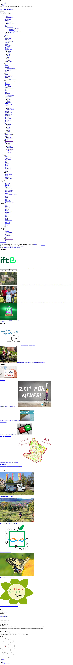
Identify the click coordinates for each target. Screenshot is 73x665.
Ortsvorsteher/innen (8, 38)
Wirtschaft (5, 133)
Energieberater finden (10, 151)
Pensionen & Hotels (8, 120)
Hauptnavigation (4, 3)
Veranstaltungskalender (8, 96)
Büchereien (6, 65)
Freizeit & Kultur (4, 88)
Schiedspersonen (7, 42)
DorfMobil (6, 83)
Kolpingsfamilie (7, 192)
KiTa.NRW (6, 196)
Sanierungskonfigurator (10, 149)
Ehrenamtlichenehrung (8, 118)
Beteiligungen (9, 22)
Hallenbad (6, 206)
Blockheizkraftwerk (9, 138)
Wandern (6, 103)
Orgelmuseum (9, 107)
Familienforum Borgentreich (11, 68)
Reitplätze (8, 98)
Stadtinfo (5, 172)
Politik (4, 36)
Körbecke (8, 55)
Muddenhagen (9, 58)
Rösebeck (8, 60)
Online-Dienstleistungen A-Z (9, 17)
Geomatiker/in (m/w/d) (12, 29)
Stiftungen (6, 119)
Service (5, 80)
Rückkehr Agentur (7, 139)
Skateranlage (9, 99)
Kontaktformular (6, 616)
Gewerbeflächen (7, 234)
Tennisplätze (8, 101)
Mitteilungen (7, 25)
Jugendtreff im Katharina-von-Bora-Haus (10, 79)
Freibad (6, 90)
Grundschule (7, 66)
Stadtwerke (6, 136)
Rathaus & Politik (3, 154)
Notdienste (6, 82)
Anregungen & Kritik (8, 157)
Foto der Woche (7, 93)
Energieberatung (9, 150)
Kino (6, 92)
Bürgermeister (7, 20)
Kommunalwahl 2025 (10, 41)
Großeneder (8, 54)
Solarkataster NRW (9, 148)
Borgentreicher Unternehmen (9, 134)
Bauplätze (6, 123)
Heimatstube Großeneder (10, 109)
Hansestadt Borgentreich (8, 47)
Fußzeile (3, 5)
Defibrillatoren (7, 199)
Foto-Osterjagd (7, 209)
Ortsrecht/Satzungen (8, 39)
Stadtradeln (8, 143)
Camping (6, 121)
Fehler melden (4, 662)
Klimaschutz (7, 142)
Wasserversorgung (9, 137)
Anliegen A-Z (7, 16)
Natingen (8, 129)
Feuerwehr (6, 77)
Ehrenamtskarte (7, 222)
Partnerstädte (7, 176)
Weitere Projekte (9, 152)
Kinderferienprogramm (8, 76)
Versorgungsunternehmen (8, 132)
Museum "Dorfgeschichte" (10, 108)
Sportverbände (7, 105)
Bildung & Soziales (4, 63)
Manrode (8, 57)
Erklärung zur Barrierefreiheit (6, 663)
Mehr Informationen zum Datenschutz (5, 243)
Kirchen (6, 193)
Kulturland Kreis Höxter (8, 114)
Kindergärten (7, 67)
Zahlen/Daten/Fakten (8, 62)
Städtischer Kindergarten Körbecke (11, 69)
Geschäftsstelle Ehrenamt (8, 112)
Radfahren (6, 94)
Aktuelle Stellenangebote (10, 32)
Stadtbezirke (7, 50)
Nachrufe (6, 171)
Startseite (3, 659)
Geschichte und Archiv (8, 45)
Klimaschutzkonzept (10, 147)
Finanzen (6, 21)
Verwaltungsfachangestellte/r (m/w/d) (14, 28)
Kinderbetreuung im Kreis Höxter (9, 81)
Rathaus (5, 15)
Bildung (5, 64)
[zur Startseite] (4, 12)
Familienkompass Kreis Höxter (9, 202)
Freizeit (5, 89)
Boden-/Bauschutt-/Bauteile (9, 141)
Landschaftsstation (7, 216)
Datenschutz (3, 661)
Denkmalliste (7, 111)
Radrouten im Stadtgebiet (10, 95)
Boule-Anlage (9, 102)
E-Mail (1, 616)
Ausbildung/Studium (10, 27)
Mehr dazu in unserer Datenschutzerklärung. (6, 9)
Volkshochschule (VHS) (8, 72)
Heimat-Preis (7, 117)
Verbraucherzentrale (8, 86)
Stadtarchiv (8, 46)
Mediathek (6, 48)
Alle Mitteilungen (2, 321)
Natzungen (8, 130)
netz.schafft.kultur (7, 115)
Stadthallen (6, 44)
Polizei (6, 34)
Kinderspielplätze (7, 91)
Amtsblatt (6, 18)
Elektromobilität (9, 145)
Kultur (4, 106)
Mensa (6, 71)
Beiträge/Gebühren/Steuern (10, 23)
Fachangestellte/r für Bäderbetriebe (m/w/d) (14, 31)
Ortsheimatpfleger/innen (8, 113)
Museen (6, 215)
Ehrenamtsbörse (7, 223)
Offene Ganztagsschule (8, 70)
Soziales (5, 73)
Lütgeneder (8, 56)
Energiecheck (9, 146)
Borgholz (8, 52)
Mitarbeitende (7, 33)
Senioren (6, 74)
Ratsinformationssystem (8, 37)
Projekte (6, 35)
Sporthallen (8, 100)
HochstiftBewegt (7, 84)
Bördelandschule (7, 183)
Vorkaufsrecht (7, 231)
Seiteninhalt (3, 4)
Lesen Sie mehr (35, 244)
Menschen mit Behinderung (9, 75)
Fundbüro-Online (7, 85)
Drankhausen (9, 53)
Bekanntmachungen (8, 19)
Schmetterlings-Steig (10, 104)
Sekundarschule (7, 187)
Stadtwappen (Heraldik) (8, 61)
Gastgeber (5, 226)
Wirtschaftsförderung (8, 235)
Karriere (6, 26)
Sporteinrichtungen (7, 212)
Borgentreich (9, 51)
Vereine (6, 211)
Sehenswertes (7, 110)
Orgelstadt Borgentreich (8, 49)
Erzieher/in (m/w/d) (11, 30)
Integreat (6, 87)
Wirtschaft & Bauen (4, 122)
